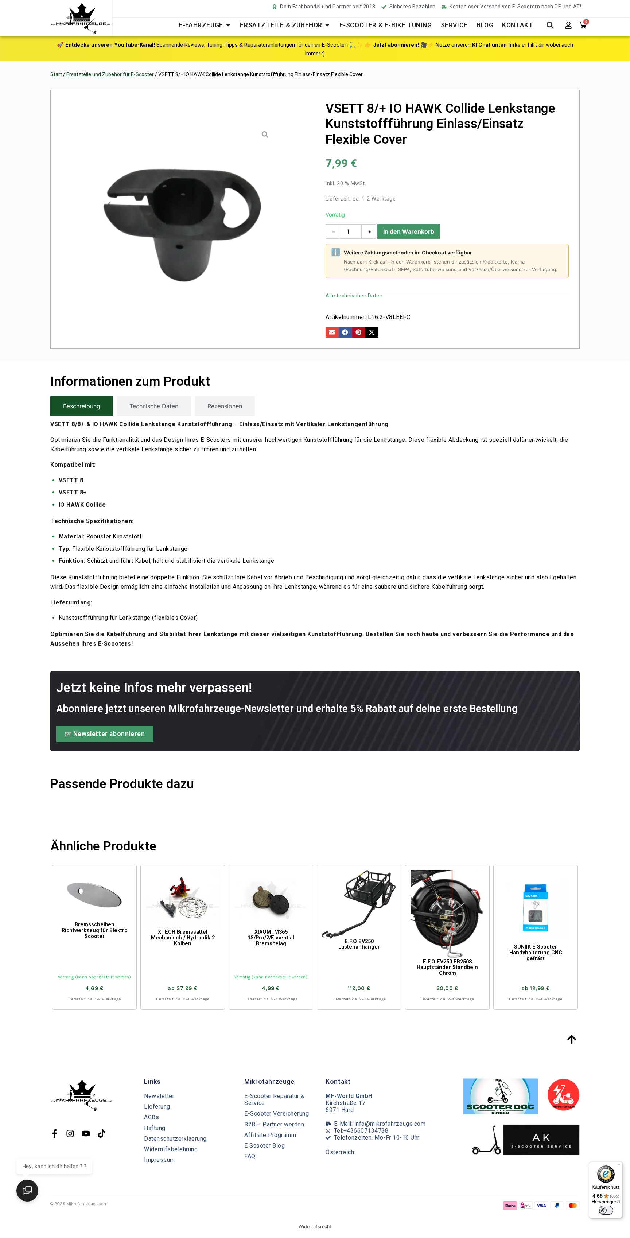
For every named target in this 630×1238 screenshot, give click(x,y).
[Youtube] (86, 1133)
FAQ (250, 1156)
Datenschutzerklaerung (175, 1138)
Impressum (159, 1159)
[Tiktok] (101, 1133)
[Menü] (618, 1165)
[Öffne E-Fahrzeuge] (228, 25)
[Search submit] (550, 25)
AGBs (151, 1117)
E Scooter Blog (264, 1145)
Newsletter (159, 1096)
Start (56, 74)
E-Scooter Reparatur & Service (274, 1099)
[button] (332, 332)
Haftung (155, 1128)
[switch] (606, 1210)
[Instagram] (70, 1133)
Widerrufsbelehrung (171, 1149)
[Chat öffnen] (27, 1191)
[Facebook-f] (54, 1133)
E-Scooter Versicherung (276, 1113)
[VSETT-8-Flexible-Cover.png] (183, 216)
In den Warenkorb (408, 231)
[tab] (81, 406)
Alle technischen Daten (354, 296)
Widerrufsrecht (315, 1226)
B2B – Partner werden (274, 1124)
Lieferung (157, 1106)
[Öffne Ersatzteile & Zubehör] (327, 25)
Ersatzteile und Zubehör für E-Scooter (110, 74)
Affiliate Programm (270, 1135)
